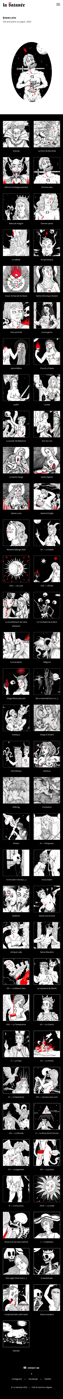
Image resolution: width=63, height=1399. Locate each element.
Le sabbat (16, 259)
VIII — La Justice (47, 1169)
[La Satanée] (14, 4)
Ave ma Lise (47, 441)
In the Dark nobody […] (16, 879)
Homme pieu (47, 187)
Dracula (16, 151)
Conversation (16, 662)
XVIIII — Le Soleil (47, 1205)
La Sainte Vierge (16, 477)
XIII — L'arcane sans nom (47, 1097)
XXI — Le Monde (16, 1133)
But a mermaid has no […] (47, 698)
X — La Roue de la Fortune (46, 1133)
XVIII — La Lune (16, 585)
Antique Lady (16, 952)
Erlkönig (16, 807)
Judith (16, 404)
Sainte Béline (16, 368)
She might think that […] (16, 1278)
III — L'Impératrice (16, 1097)
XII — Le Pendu (47, 1060)
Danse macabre (47, 1314)
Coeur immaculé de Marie (16, 296)
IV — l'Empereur (47, 843)
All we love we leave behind (16, 1242)
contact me (34, 1367)
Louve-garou (46, 332)
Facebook (33, 1379)
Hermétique (16, 771)
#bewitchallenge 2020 (16, 549)
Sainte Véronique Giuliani (47, 296)
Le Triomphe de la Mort (47, 622)
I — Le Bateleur (46, 1242)
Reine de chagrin (16, 223)
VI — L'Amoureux (16, 1205)
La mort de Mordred (47, 151)
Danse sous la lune (47, 915)
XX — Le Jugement (16, 1169)
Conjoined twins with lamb (16, 1314)
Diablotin (16, 915)
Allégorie (47, 662)
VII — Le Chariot (47, 1024)
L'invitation (47, 807)
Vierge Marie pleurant (16, 698)
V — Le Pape (16, 1060)
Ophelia (16, 1350)
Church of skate (47, 368)
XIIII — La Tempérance (16, 1024)
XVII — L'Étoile (47, 585)
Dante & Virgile (47, 513)
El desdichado (47, 1278)
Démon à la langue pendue (16, 187)
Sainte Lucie (16, 513)
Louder (47, 404)
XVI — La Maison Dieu (16, 988)
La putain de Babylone (16, 441)
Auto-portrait (16, 332)
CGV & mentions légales (42, 1387)
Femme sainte (47, 223)
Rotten (16, 843)
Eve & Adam (47, 879)
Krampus (16, 734)
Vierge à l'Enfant (47, 734)
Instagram (17, 1379)
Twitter (47, 1379)
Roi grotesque (47, 259)
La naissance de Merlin (47, 988)
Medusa (46, 771)
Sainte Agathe (47, 477)
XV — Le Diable (46, 549)
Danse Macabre (47, 952)
